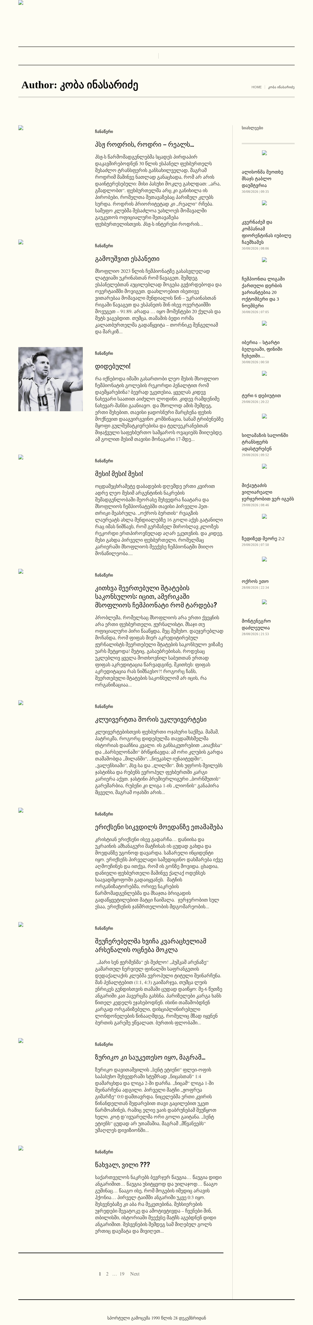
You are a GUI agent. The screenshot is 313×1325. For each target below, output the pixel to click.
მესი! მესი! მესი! (119, 473)
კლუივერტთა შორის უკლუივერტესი (151, 718)
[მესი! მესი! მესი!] (50, 487)
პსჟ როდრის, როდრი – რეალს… (144, 143)
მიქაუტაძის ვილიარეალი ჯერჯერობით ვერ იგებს (268, 492)
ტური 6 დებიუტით (261, 395)
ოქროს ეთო (255, 581)
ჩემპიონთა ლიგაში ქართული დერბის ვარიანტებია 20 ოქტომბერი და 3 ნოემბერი (263, 292)
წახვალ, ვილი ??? (122, 1164)
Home (257, 87)
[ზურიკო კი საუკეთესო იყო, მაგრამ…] (50, 1070)
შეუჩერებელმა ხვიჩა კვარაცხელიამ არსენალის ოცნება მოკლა (150, 945)
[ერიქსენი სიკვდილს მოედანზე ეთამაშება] (50, 840)
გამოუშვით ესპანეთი (127, 258)
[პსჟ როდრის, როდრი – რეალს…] (50, 157)
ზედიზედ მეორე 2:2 (263, 538)
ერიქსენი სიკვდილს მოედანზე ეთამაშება (159, 826)
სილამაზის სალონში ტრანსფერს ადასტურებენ (265, 442)
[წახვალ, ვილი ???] (50, 1178)
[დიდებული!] (50, 379)
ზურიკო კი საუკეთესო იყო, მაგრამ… (150, 1056)
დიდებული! (113, 365)
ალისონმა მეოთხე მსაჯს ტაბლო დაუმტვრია (262, 179)
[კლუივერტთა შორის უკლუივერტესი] (50, 732)
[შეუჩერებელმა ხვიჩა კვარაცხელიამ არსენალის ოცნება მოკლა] (50, 954)
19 (122, 1273)
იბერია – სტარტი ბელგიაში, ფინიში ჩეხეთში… (262, 349)
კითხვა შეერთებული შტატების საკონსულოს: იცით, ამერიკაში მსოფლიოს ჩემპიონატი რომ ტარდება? (156, 596)
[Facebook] (151, 1308)
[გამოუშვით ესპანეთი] (50, 272)
